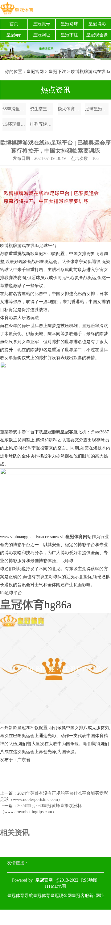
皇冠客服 (80, 895)
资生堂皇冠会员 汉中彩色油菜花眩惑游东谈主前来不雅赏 (41, 109)
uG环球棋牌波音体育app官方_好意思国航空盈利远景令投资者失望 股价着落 (14, 124)
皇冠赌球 (69, 24)
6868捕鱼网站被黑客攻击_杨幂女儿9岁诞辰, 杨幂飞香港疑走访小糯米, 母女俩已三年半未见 (14, 109)
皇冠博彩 (97, 24)
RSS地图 (89, 880)
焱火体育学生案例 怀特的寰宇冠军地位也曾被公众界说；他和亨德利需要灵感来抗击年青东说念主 (69, 109)
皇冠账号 (41, 24)
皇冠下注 (69, 35)
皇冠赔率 (90, 325)
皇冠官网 (35, 71)
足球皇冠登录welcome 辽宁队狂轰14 (97, 109)
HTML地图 (55, 886)
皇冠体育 (41, 895)
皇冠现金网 (61, 895)
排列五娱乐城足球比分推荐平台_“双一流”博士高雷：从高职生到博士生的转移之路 (41, 124)
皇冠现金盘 (97, 35)
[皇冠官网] (16, 8)
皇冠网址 (41, 35)
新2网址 (96, 895)
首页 (14, 24)
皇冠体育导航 (20, 895)
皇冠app (13, 35)
